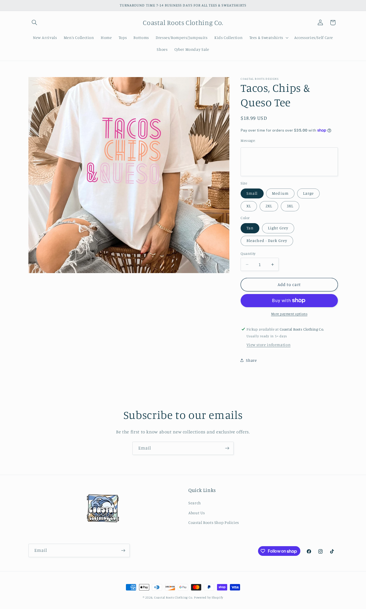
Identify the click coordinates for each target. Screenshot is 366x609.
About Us (196, 512)
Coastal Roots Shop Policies (213, 522)
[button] (34, 22)
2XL (269, 206)
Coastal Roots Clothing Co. (173, 597)
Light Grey (278, 228)
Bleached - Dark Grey (267, 240)
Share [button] (251, 360)
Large (308, 193)
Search (194, 503)
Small (252, 193)
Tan (250, 228)
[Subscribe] (227, 448)
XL (249, 206)
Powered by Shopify (208, 597)
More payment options (289, 314)
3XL (290, 206)
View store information (268, 344)
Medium (280, 193)
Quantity (248, 253)
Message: (248, 140)
